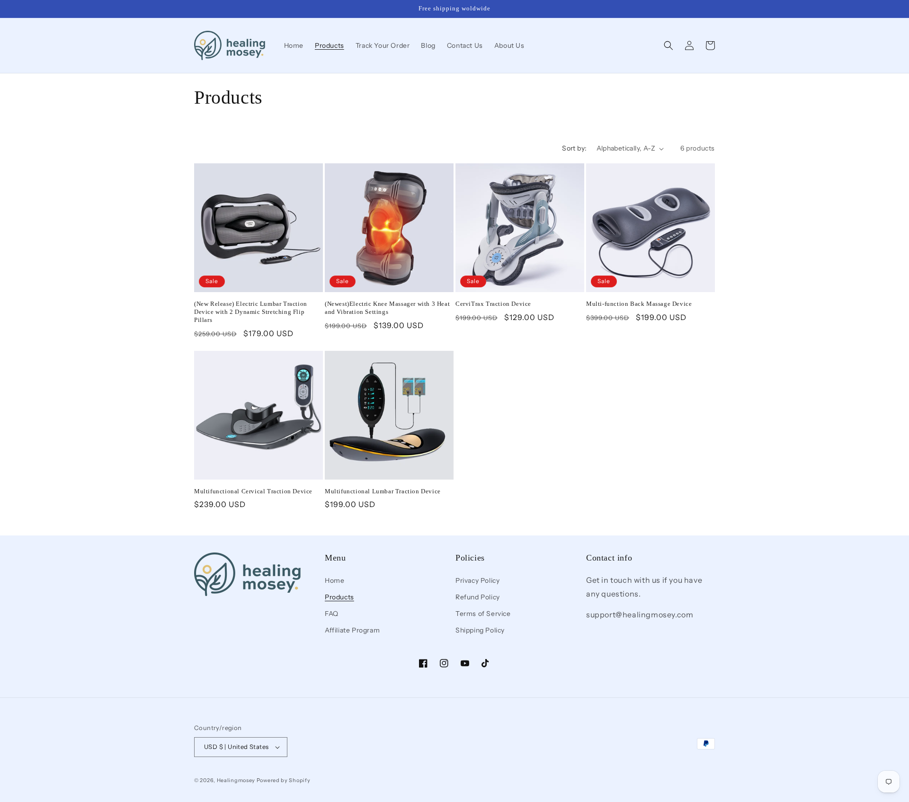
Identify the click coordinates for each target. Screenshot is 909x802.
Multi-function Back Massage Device (639, 303)
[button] (668, 45)
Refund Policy (477, 596)
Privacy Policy (477, 580)
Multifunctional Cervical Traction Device (253, 491)
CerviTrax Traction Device (493, 303)
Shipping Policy (480, 630)
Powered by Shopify (284, 780)
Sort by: (574, 148)
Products (339, 596)
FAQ (332, 613)
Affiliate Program (352, 630)
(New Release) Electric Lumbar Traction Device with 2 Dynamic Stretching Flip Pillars (250, 311)
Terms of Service (483, 613)
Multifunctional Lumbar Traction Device (383, 491)
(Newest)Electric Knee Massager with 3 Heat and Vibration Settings (387, 307)
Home (334, 580)
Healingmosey (236, 780)
